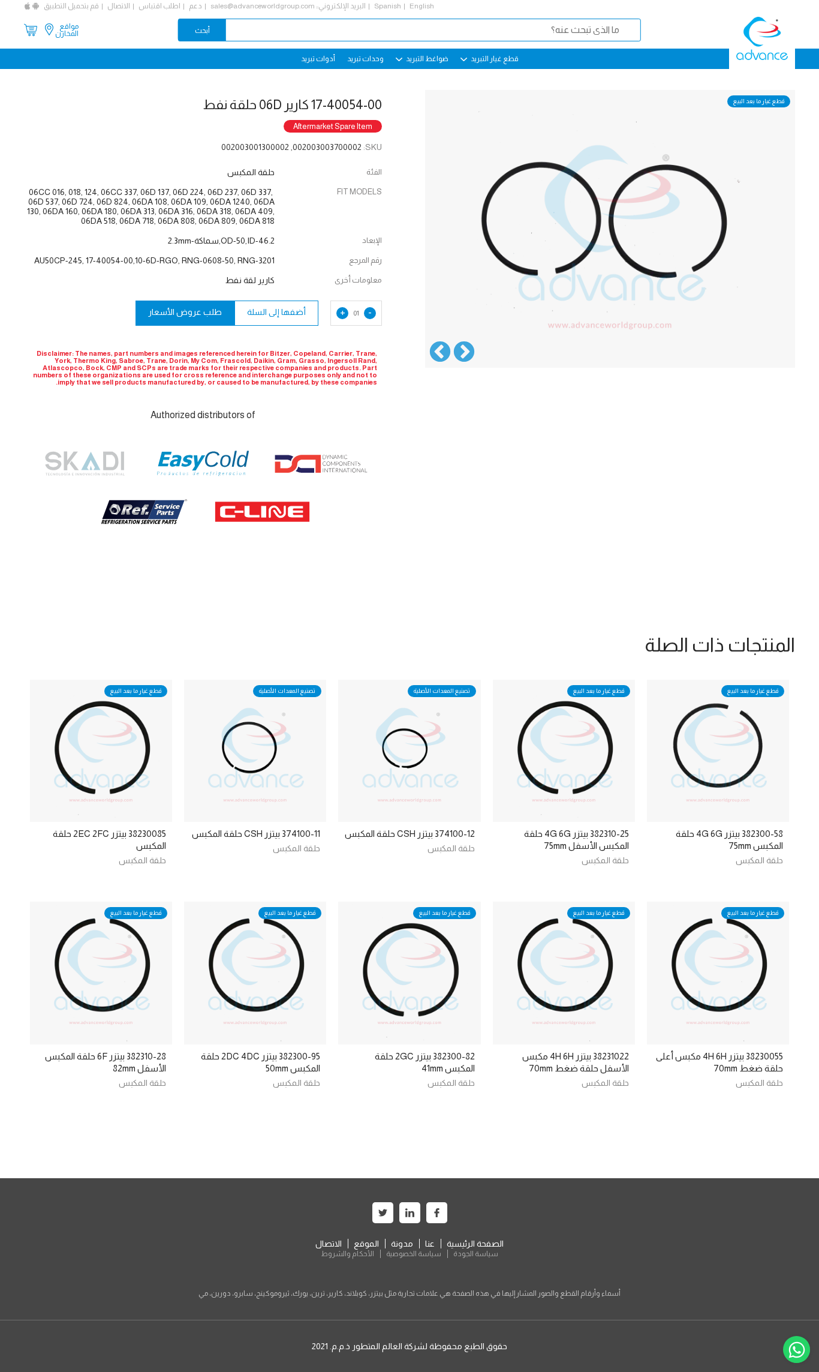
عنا (430, 1243)
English (422, 6)
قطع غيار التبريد (494, 59)
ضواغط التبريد (426, 59)
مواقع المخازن (67, 30)
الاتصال (118, 6)
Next (440, 353)
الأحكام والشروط (347, 1254)
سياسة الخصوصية (413, 1254)
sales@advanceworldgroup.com (262, 6)
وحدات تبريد (365, 59)
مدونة (402, 1243)
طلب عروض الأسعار (185, 312)
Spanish (387, 6)
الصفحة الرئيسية (475, 1243)
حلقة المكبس (759, 860)
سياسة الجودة (475, 1254)
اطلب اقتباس (159, 6)
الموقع (366, 1243)
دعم (195, 6)
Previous (464, 353)
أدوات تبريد (318, 59)
